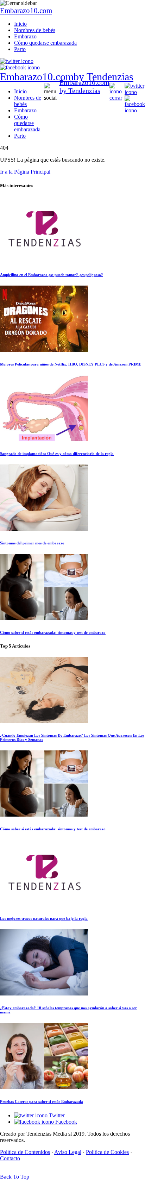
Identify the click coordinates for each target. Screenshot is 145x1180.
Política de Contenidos (25, 1152)
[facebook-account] (20, 67)
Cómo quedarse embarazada (45, 43)
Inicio (20, 24)
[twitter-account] (16, 61)
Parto (20, 49)
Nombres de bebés (34, 30)
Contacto (10, 1158)
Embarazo (25, 36)
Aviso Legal (67, 1152)
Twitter (56, 1115)
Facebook (65, 1122)
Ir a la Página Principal (25, 172)
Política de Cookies (107, 1152)
